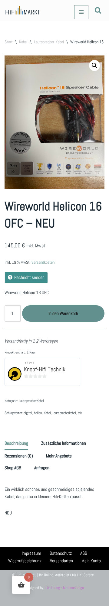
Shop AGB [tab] (13, 467)
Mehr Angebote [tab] (59, 456)
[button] (94, 65)
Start (9, 42)
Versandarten (61, 561)
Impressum (31, 553)
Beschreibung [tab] (16, 443)
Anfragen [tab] (41, 467)
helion (38, 412)
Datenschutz (61, 553)
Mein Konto (91, 561)
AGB (83, 553)
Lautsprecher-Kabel (49, 42)
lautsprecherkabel (64, 412)
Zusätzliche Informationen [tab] (63, 443)
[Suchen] (97, 10)
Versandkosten (42, 262)
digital (28, 412)
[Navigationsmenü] (81, 12)
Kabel (23, 42)
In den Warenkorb (63, 313)
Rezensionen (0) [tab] (19, 456)
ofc (80, 412)
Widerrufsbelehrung (24, 561)
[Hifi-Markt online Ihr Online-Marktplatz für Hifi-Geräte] (23, 10)
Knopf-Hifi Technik (44, 369)
